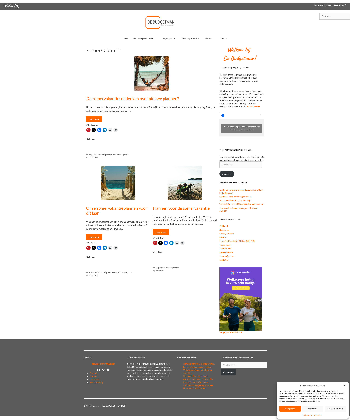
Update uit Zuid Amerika (194, 388)
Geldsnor (223, 237)
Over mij (93, 373)
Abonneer (226, 174)
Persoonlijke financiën (143, 38)
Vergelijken (167, 38)
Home (125, 38)
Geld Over (224, 260)
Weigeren (312, 408)
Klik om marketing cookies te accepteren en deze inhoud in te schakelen (241, 128)
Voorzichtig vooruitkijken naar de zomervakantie (241, 204)
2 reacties (93, 157)
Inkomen (93, 272)
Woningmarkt (123, 154)
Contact (93, 376)
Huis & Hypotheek (189, 38)
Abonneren (228, 372)
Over (222, 38)
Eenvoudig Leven (227, 256)
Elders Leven (225, 245)
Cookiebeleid (307, 415)
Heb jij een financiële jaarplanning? (235, 200)
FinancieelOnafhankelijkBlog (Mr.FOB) (237, 241)
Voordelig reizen (171, 267)
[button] (344, 385)
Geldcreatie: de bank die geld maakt (235, 196)
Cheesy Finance (226, 233)
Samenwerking (96, 382)
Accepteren (290, 408)
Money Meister (226, 252)
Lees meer (94, 119)
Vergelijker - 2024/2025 (230, 332)
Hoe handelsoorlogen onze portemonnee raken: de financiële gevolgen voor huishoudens (198, 379)
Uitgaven (128, 272)
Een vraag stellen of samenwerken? (330, 5)
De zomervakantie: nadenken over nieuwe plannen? (132, 98)
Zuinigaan (224, 230)
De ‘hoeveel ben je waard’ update (198, 385)
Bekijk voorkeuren (335, 408)
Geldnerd (223, 226)
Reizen (208, 38)
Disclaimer (318, 415)
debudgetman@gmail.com (103, 363)
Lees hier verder (253, 106)
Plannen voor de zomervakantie (181, 208)
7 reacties (93, 275)
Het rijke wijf (225, 248)
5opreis (92, 154)
